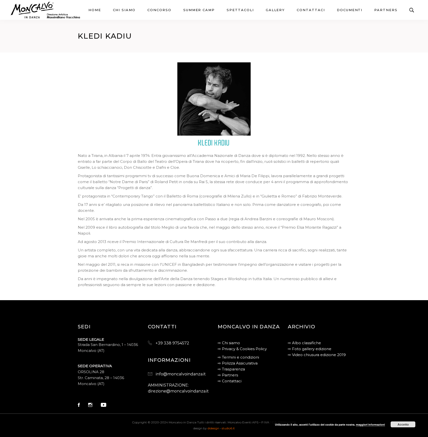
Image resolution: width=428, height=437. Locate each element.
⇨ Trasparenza (231, 369)
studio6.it (228, 428)
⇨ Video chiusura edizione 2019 (317, 354)
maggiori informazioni (370, 424)
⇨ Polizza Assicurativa (238, 363)
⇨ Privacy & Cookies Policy (242, 348)
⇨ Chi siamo (229, 342)
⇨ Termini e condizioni (238, 357)
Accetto (403, 424)
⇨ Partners (228, 375)
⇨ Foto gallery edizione (309, 348)
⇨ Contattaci (229, 381)
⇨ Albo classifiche (304, 342)
